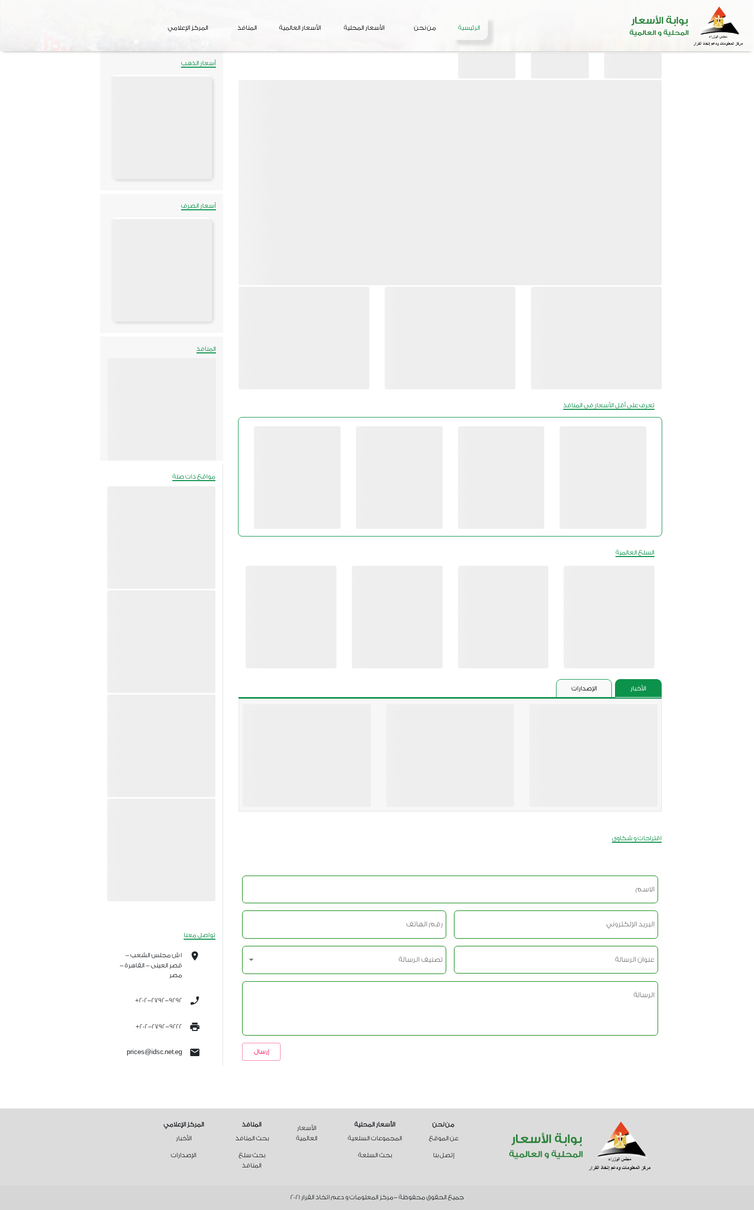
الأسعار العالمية (300, 27)
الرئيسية (469, 27)
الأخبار (184, 1138)
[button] (425, 27)
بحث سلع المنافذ (252, 1160)
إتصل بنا (443, 1155)
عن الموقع (444, 1138)
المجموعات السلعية (375, 1138)
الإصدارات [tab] (584, 688)
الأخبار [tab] (638, 688)
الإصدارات (183, 1155)
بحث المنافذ (252, 1138)
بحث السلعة (375, 1155)
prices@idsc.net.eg (154, 1052)
